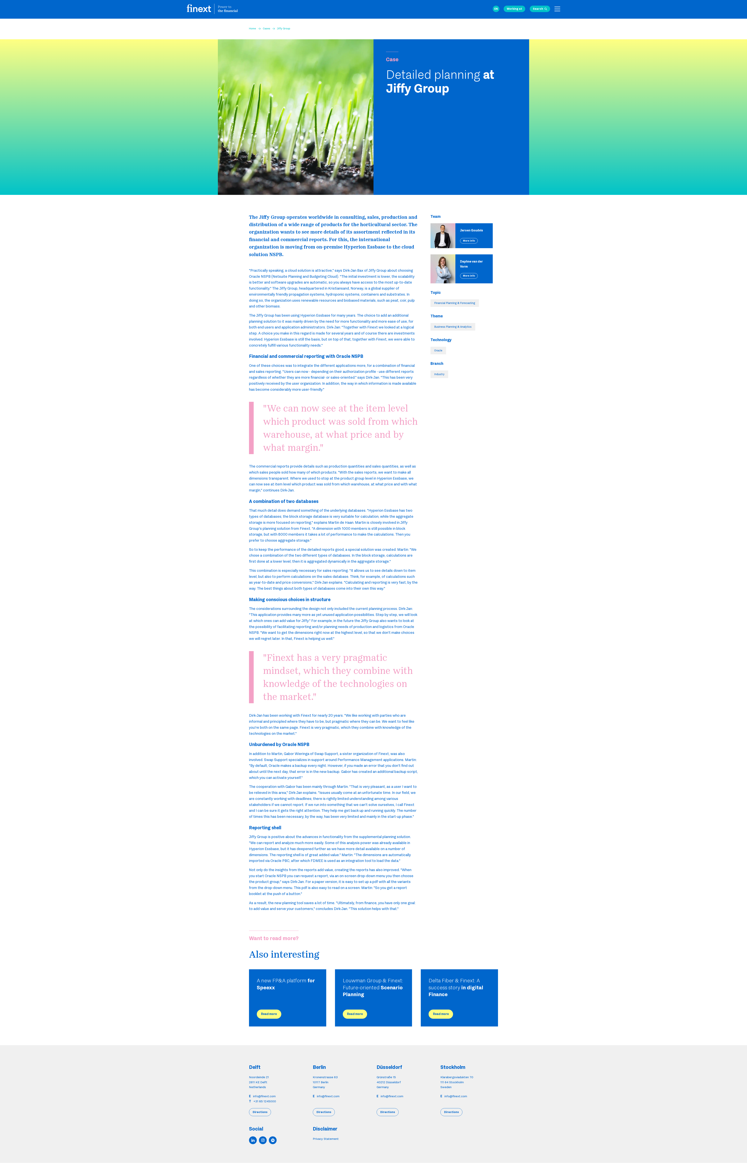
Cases (266, 28)
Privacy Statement (326, 1139)
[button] (496, 9)
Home (252, 28)
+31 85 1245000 (264, 1101)
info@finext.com (264, 1096)
